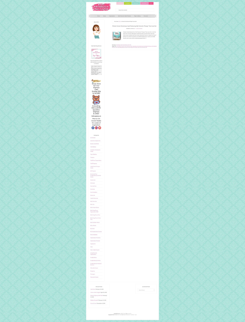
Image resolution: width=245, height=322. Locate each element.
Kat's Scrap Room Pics (95, 215)
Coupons (92, 157)
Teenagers (92, 274)
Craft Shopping (93, 163)
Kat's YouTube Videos (95, 222)
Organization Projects (95, 240)
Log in (136, 314)
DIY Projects (93, 171)
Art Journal (92, 137)
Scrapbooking (93, 257)
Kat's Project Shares (124, 44)
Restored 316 (129, 313)
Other (91, 246)
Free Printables (93, 192)
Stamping (92, 271)
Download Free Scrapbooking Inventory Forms (95, 175)
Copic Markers (93, 154)
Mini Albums (93, 225)
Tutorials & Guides (94, 277)
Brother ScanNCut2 (94, 143)
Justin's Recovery (94, 198)
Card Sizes (92, 289)
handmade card (135, 46)
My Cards (129, 44)
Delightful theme (123, 313)
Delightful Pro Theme (118, 314)
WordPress (132, 314)
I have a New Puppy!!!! (95, 292)
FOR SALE (92, 183)
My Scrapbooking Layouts (96, 231)
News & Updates (93, 234)
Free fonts (92, 189)
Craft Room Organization (95, 160)
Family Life (92, 180)
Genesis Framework (126, 314)
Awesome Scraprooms (95, 140)
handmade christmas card (148, 46)
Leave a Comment (139, 28)
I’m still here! (93, 303)
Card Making (118, 44)
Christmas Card (123, 46)
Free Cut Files (93, 186)
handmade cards (141, 46)
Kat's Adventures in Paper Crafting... (101, 7)
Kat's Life (92, 204)
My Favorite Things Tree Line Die (131, 47)
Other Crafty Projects (94, 250)
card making (118, 46)
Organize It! (92, 243)
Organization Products (95, 237)
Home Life (92, 195)
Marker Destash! (94, 300)
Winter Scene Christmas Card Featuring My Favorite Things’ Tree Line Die (134, 26)
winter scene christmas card (142, 47)
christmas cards (129, 46)
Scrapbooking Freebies (95, 260)
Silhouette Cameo (94, 268)
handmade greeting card (122, 47)
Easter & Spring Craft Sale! (96, 295)
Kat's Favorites (93, 201)
